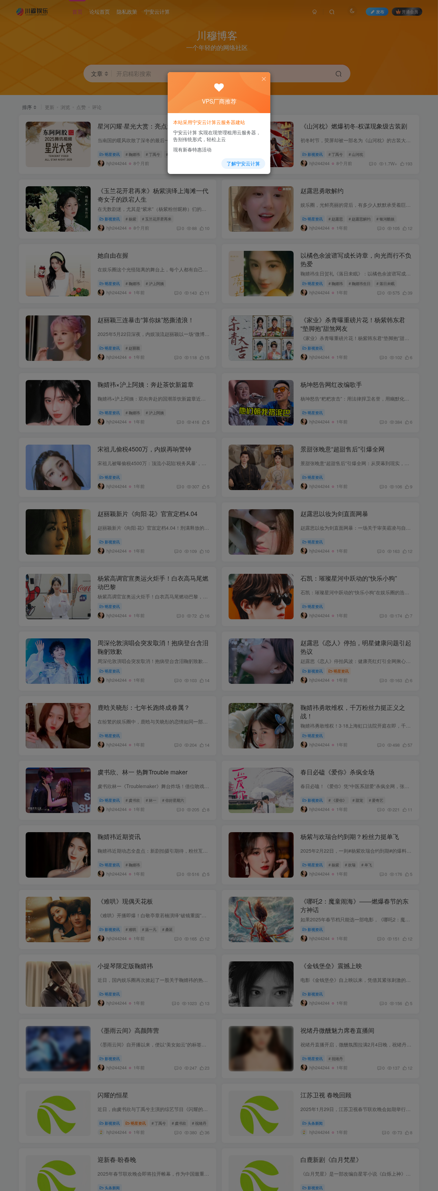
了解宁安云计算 (243, 163)
